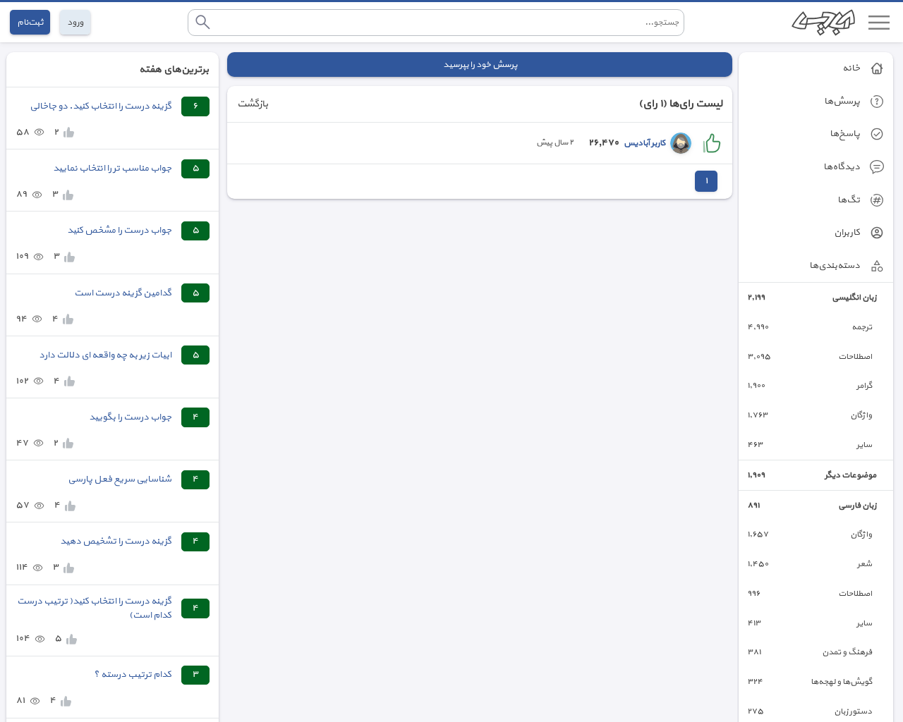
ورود (75, 22)
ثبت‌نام (30, 22)
